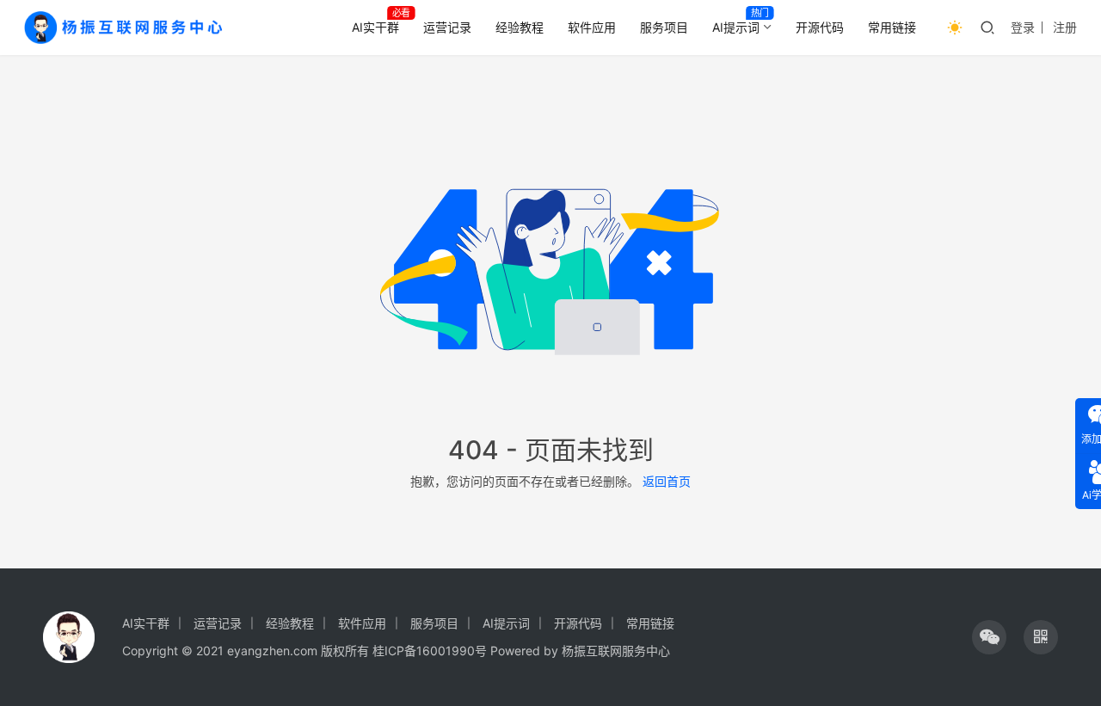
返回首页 (667, 481)
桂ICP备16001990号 (429, 650)
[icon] (989, 637)
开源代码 (820, 27)
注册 (1065, 27)
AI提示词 (736, 27)
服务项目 (664, 27)
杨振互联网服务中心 (616, 650)
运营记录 (447, 27)
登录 (1023, 27)
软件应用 (592, 27)
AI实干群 (375, 27)
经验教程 (519, 27)
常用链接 (892, 27)
